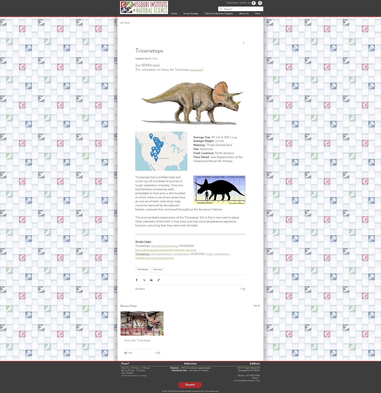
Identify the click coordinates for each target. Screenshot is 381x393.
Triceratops (142, 270)
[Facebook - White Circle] (254, 3)
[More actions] (243, 43)
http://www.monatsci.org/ (210, 391)
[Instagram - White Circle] (260, 3)
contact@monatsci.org (247, 381)
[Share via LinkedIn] (151, 280)
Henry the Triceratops (137, 340)
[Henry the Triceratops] (142, 323)
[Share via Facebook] (136, 280)
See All (256, 306)
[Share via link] (158, 280)
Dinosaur (157, 270)
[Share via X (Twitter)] (144, 280)
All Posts (125, 23)
